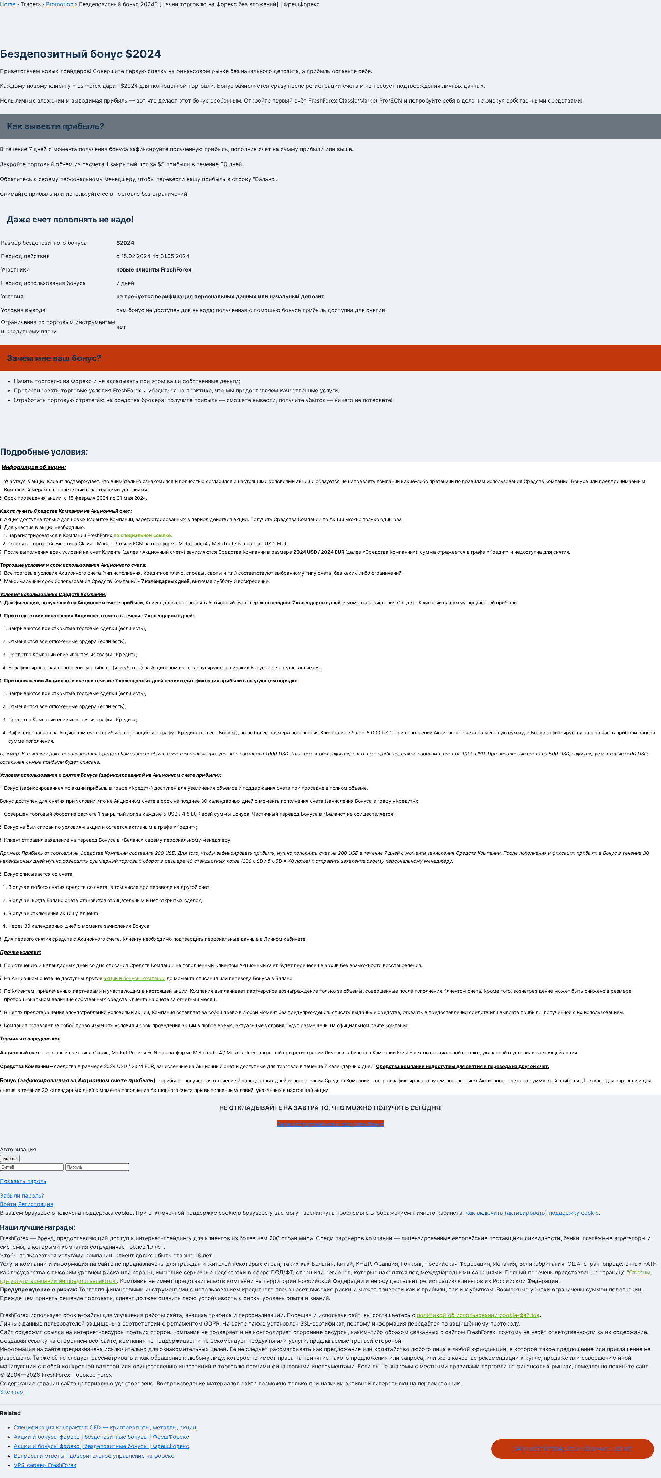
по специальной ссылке (142, 535)
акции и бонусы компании (134, 978)
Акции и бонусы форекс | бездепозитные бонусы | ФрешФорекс (101, 1436)
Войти (8, 1204)
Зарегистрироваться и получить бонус (573, 1449)
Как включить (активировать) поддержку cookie (532, 1212)
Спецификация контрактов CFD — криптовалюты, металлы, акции (105, 1427)
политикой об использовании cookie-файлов (478, 1314)
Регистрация (35, 1204)
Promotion (59, 4)
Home (7, 4)
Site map (11, 1391)
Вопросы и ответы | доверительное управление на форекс (94, 1455)
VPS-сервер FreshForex (45, 1464)
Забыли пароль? (22, 1195)
